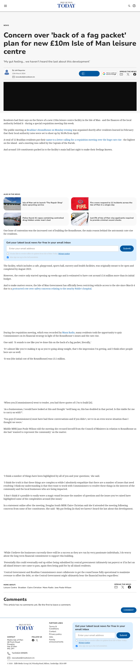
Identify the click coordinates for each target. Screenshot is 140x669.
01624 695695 (21, 653)
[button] (5, 6)
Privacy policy (55, 634)
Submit (127, 248)
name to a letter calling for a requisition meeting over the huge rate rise (84, 139)
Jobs (51, 637)
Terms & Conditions (54, 627)
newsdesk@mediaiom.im (23, 658)
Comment (129, 610)
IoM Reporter (20, 70)
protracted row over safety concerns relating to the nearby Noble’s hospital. (52, 288)
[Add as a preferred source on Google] (109, 73)
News (6, 25)
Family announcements (56, 640)
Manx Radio (68, 332)
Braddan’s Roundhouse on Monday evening (50, 130)
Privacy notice (64, 254)
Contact (52, 631)
